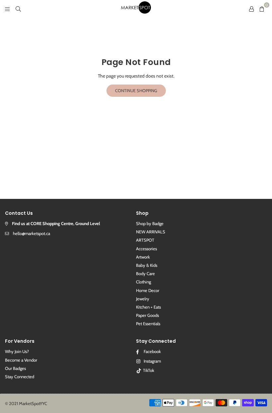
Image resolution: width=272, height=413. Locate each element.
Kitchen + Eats (148, 307)
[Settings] (251, 8)
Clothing (143, 281)
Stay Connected (19, 376)
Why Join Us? (17, 351)
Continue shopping (136, 90)
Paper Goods (147, 315)
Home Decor (147, 290)
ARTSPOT (145, 240)
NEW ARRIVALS (150, 231)
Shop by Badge (150, 223)
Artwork (143, 257)
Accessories (146, 248)
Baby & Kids (146, 265)
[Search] (18, 8)
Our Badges (15, 368)
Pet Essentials (148, 323)
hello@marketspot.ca (31, 233)
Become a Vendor (21, 360)
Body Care (145, 273)
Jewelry (142, 298)
